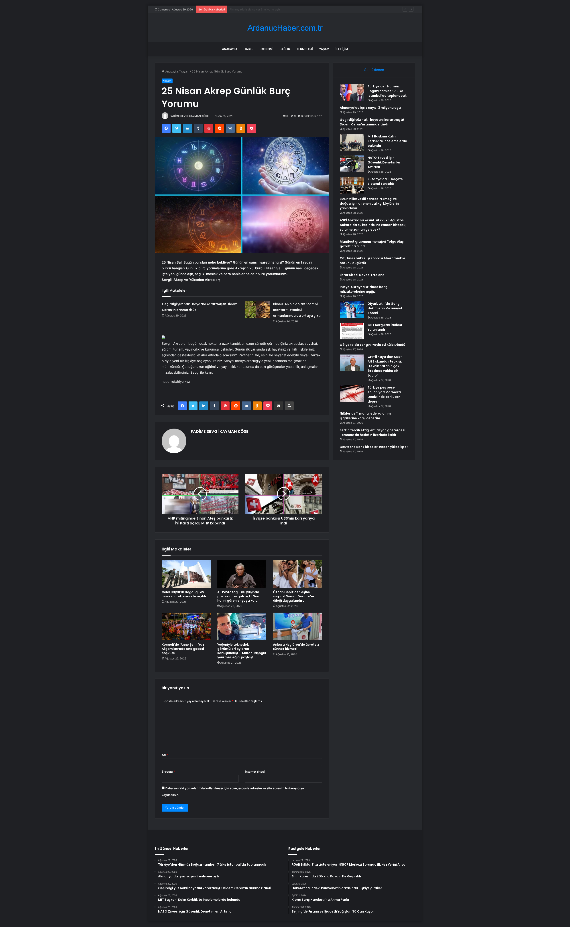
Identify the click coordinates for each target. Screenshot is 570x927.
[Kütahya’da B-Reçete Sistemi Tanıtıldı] (352, 185)
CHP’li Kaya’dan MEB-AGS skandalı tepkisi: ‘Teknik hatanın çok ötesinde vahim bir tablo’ (385, 366)
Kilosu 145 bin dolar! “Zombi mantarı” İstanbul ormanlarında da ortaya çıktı (297, 310)
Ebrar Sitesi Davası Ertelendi (362, 275)
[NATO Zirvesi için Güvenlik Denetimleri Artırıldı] (352, 163)
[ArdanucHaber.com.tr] (285, 27)
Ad (165, 755)
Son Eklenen (374, 70)
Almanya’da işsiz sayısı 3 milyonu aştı (370, 107)
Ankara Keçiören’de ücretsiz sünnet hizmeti (296, 646)
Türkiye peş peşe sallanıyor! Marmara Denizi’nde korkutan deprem (384, 394)
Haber (248, 49)
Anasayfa (229, 49)
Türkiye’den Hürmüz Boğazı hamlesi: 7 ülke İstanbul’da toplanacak (387, 91)
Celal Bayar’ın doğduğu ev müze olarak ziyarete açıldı (184, 594)
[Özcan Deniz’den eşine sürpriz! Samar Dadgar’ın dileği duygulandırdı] (297, 574)
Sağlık (285, 49)
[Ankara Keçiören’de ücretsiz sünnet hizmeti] (297, 626)
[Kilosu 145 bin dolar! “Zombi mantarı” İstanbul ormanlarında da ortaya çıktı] (257, 309)
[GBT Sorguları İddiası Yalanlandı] (352, 331)
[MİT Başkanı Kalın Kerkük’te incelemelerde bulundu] (352, 142)
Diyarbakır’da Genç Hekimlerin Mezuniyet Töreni (385, 308)
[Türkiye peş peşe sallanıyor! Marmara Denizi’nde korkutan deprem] (352, 393)
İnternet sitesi (255, 771)
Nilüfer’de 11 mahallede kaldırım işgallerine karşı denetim (365, 415)
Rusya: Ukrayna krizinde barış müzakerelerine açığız (363, 289)
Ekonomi (266, 49)
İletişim (342, 49)
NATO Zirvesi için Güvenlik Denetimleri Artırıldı (384, 162)
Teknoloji (304, 49)
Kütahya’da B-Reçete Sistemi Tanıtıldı (385, 181)
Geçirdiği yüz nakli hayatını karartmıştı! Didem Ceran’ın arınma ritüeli (276, 9)
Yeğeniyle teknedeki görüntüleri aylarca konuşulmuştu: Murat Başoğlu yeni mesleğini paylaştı (241, 650)
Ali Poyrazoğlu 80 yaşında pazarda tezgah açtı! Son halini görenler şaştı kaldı (238, 596)
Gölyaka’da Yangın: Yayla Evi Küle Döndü (372, 345)
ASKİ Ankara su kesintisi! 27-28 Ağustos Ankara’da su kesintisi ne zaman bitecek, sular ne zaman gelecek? (373, 225)
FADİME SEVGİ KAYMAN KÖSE (189, 116)
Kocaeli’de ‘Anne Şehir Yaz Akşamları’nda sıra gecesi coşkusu (183, 648)
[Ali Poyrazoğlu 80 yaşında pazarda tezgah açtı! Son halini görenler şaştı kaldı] (241, 574)
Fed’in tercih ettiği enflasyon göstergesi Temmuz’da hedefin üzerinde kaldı (372, 432)
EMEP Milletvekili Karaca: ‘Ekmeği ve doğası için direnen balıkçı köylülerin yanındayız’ (369, 203)
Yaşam (324, 49)
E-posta (168, 771)
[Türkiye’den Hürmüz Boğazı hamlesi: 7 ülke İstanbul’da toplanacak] (352, 92)
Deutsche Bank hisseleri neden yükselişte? (374, 447)
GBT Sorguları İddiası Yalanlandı (385, 327)
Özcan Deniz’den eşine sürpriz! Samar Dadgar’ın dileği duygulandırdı (293, 596)
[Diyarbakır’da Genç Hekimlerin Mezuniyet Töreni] (352, 309)
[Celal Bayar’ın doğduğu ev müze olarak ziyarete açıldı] (186, 574)
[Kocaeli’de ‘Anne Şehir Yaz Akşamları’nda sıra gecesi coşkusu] (186, 626)
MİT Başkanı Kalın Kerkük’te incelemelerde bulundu (387, 141)
